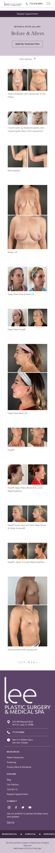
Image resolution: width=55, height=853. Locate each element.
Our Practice (12, 784)
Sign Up (10, 822)
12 (34, 662)
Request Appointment (27, 14)
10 (29, 662)
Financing (11, 762)
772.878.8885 (36, 3)
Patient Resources (15, 757)
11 (31, 662)
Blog (9, 779)
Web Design (18, 848)
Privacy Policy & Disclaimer (19, 767)
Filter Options (25, 59)
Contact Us (12, 789)
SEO (27, 848)
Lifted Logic (36, 848)
